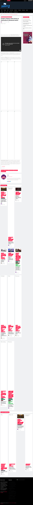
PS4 (15, 492)
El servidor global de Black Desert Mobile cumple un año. (3, 201)
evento (9, 485)
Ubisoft (15, 495)
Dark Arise (6, 170)
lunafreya (11, 470)
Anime (27, 10)
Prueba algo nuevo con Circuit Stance (18, 332)
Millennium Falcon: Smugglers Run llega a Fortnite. (10, 258)
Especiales (23, 10)
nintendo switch (3, 171)
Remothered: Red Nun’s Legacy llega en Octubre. (11, 405)
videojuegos (10, 496)
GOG (10, 485)
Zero (2, 203)
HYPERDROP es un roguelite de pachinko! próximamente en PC (3, 334)
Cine (9, 483)
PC (10, 490)
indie (11, 485)
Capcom (3, 170)
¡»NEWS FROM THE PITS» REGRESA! (3, 260)
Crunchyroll (11, 483)
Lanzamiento (16, 170)
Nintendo (15, 10)
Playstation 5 (11, 492)
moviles (15, 486)
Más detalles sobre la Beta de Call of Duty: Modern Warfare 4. (18, 269)
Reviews (5, 10)
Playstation (10, 491)
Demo (12, 483)
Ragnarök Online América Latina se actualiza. (11, 243)
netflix (10, 487)
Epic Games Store (12, 484)
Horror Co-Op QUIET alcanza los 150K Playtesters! (11, 332)
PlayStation (11, 10)
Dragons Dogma (11, 170)
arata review (10, 482)
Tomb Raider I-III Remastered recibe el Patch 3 (28, 467)
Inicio (2, 10)
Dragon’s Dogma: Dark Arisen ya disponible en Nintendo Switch (10, 14)
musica (9, 487)
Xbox (8, 10)
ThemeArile (1, 503)
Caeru (2, 404)
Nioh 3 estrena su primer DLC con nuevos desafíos (3, 402)
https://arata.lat (10, 176)
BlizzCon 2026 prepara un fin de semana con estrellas (12, 468)
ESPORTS (15, 484)
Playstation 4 (13, 491)
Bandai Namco (13, 482)
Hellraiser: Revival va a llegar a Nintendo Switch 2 (18, 197)
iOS (12, 485)
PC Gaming (19, 10)
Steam (11, 495)
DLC (13, 483)
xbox (12, 496)
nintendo (12, 487)
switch (13, 495)
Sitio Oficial (3, 166)
